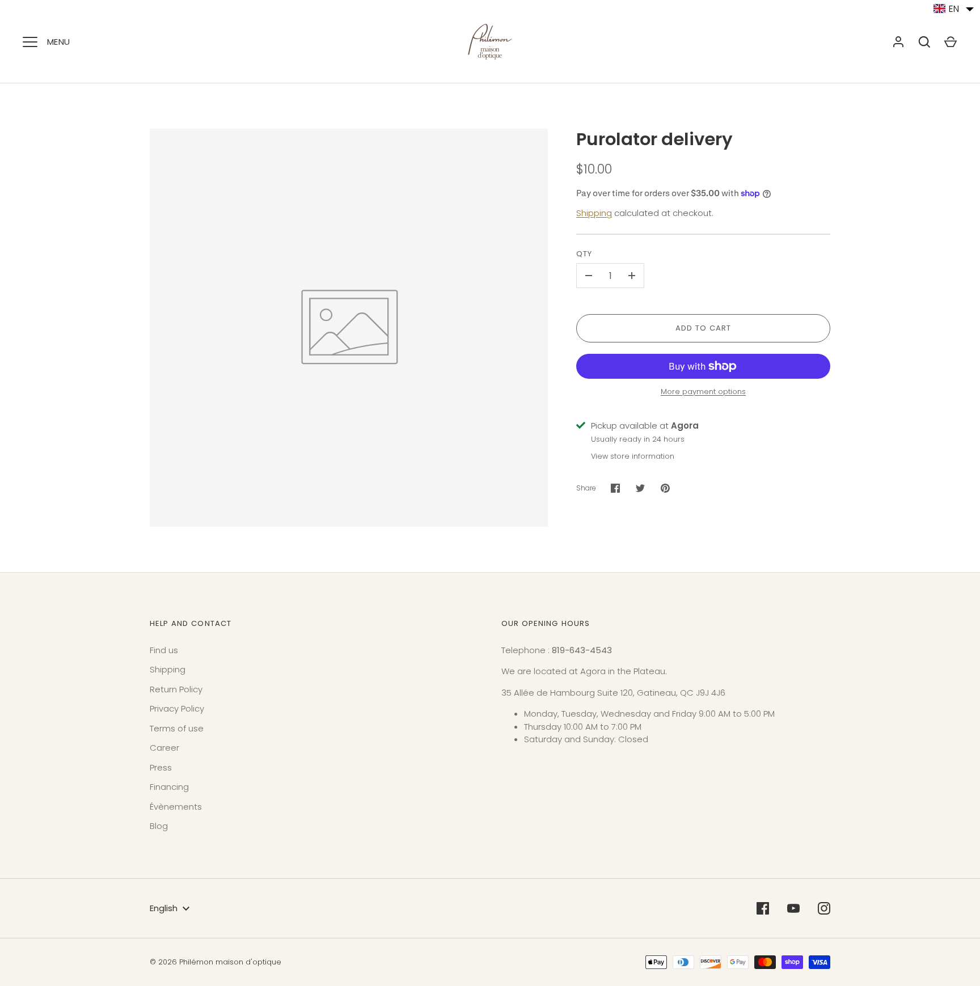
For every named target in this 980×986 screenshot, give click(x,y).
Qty (584, 253)
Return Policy (176, 689)
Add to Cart (703, 328)
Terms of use (177, 728)
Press (161, 767)
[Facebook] (762, 908)
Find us (164, 650)
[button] (954, 9)
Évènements (176, 807)
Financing (169, 787)
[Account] (898, 41)
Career (164, 748)
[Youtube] (793, 908)
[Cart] (950, 41)
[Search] (924, 41)
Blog (159, 826)
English (164, 908)
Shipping (594, 213)
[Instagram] (824, 908)
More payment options (703, 391)
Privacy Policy (177, 708)
